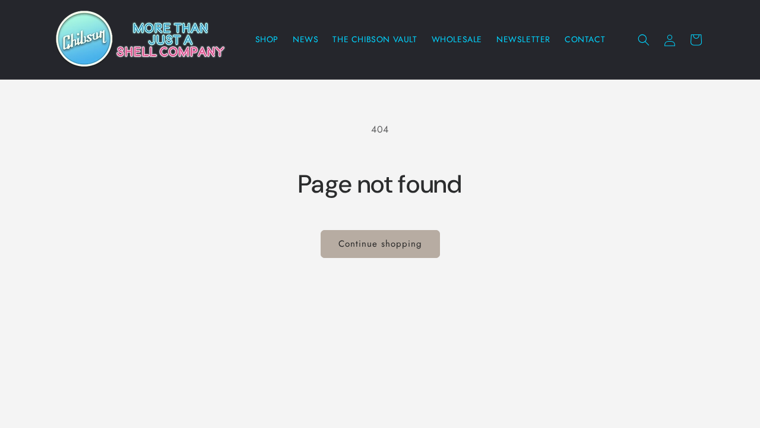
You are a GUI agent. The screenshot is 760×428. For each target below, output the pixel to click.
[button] (644, 40)
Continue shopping (380, 243)
